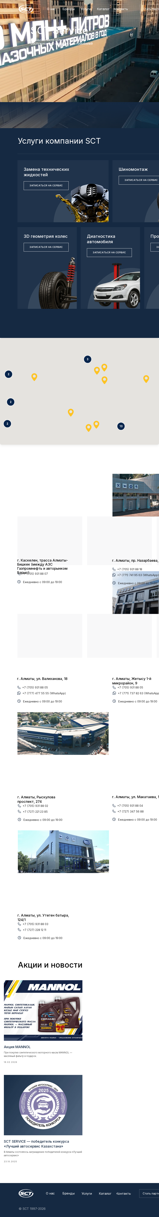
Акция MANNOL (17, 1047)
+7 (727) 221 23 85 (35, 811)
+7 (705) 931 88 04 (130, 805)
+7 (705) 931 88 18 (129, 569)
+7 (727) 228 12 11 (34, 930)
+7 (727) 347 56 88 (130, 811)
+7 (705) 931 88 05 (35, 687)
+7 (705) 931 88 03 (35, 924)
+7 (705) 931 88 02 (35, 806)
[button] (121, 426)
